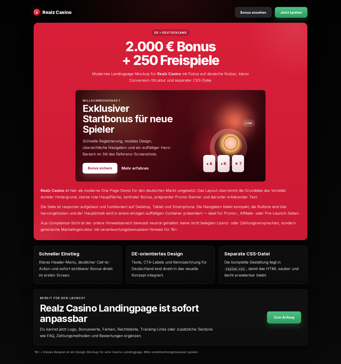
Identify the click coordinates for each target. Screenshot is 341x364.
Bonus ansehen (253, 12)
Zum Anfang (284, 317)
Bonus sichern (100, 168)
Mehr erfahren (135, 168)
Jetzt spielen (291, 12)
